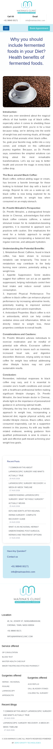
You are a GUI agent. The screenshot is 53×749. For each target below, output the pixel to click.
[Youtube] (32, 609)
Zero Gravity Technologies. (28, 743)
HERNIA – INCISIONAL (11, 682)
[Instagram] (21, 609)
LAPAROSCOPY (8, 691)
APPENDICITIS (8, 695)
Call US (10, 17)
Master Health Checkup (13, 661)
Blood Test (7, 657)
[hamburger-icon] (6, 28)
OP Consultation (10, 652)
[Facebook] (27, 609)
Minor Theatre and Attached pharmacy (20, 666)
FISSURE (5, 686)
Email (35, 17)
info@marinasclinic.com (35, 20)
